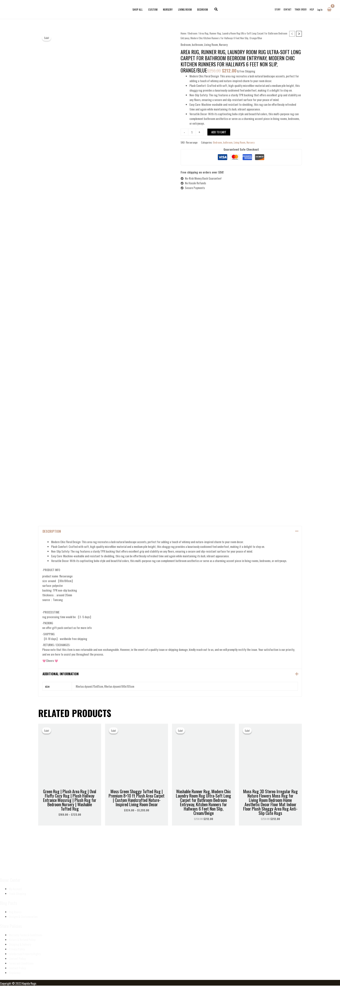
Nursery (223, 44)
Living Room (211, 44)
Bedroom (192, 33)
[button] (216, 9)
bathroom (197, 44)
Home (183, 33)
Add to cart (218, 132)
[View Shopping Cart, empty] (329, 9)
